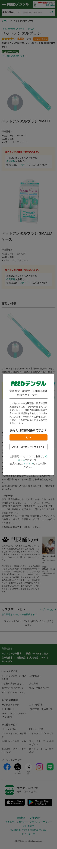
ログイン (28, 463)
